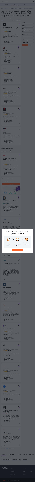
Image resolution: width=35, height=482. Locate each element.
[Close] (32, 230)
